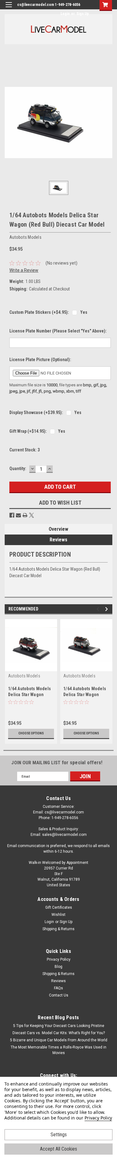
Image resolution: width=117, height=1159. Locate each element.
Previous (98, 609)
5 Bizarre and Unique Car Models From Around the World (58, 1040)
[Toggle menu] (8, 8)
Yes (83, 312)
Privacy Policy (59, 959)
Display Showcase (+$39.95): (36, 412)
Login (65, 14)
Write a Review (23, 270)
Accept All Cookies (58, 1149)
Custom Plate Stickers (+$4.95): (39, 312)
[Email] (18, 515)
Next (107, 609)
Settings (59, 1135)
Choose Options (31, 733)
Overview (58, 529)
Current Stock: (24, 449)
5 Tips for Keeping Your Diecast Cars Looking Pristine (58, 1026)
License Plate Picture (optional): (40, 359)
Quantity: (17, 468)
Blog (58, 966)
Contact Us (58, 995)
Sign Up (82, 14)
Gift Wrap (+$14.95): (28, 431)
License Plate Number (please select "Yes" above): (58, 330)
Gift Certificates (58, 907)
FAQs (58, 988)
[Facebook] (11, 515)
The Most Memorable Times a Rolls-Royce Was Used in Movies (58, 1050)
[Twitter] (31, 515)
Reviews (58, 540)
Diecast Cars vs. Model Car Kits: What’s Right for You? (58, 1033)
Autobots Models (24, 675)
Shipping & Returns (58, 929)
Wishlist (58, 914)
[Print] (24, 515)
